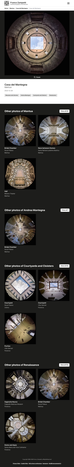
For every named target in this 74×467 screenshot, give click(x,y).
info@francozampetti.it (55, 463)
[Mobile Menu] (68, 3)
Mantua (11, 8)
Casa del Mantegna (21, 8)
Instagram (45, 463)
